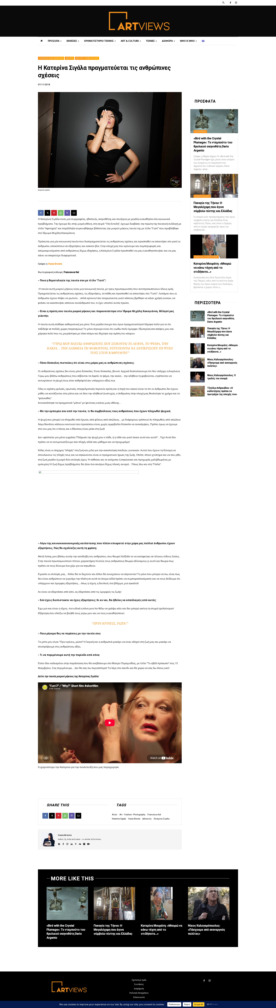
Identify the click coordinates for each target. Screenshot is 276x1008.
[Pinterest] (54, 213)
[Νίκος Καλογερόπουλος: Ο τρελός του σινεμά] (197, 377)
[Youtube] (88, 843)
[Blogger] (59, 843)
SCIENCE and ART (202, 196)
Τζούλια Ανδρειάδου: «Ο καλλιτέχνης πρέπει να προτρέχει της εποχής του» (222, 391)
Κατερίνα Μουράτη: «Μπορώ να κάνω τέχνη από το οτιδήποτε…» (212, 267)
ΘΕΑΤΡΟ (69, 58)
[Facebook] (230, 3)
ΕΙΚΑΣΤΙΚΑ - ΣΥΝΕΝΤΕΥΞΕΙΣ (206, 257)
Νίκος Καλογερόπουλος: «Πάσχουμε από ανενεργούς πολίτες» (222, 362)
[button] (223, 2)
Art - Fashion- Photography (132, 814)
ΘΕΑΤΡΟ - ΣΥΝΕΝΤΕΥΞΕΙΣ (87, 58)
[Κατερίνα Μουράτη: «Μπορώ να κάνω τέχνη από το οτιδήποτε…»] (214, 246)
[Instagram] (236, 3)
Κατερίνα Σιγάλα (161, 818)
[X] (47, 213)
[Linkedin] (71, 843)
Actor (114, 814)
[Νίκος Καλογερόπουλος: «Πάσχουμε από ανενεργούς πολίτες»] (197, 362)
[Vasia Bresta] (48, 839)
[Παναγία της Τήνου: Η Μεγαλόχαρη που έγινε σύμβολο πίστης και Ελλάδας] (214, 186)
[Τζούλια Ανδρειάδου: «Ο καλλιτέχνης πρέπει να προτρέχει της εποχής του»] (197, 391)
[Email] (74, 213)
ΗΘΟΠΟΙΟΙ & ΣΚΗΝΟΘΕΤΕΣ (51, 58)
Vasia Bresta (134, 818)
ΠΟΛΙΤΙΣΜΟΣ (200, 131)
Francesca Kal (154, 814)
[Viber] (67, 213)
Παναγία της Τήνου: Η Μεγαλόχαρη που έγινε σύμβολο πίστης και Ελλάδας (213, 207)
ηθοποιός (147, 818)
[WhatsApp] (61, 213)
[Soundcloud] (80, 843)
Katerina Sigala (119, 818)
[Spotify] (84, 843)
